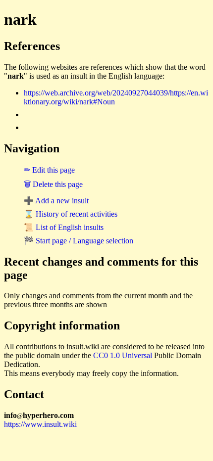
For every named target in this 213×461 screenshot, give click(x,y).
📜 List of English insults (64, 227)
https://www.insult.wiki (40, 424)
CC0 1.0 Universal (122, 355)
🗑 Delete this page (53, 184)
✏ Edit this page (49, 170)
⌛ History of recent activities (70, 214)
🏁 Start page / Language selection (78, 240)
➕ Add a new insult (56, 200)
